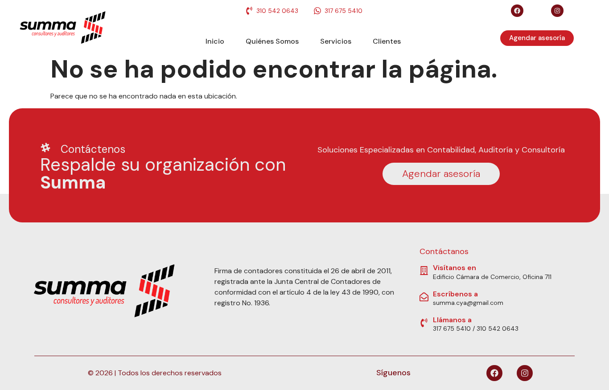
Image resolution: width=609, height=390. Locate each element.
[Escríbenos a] (424, 296)
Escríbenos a (455, 294)
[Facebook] (517, 10)
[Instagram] (557, 10)
